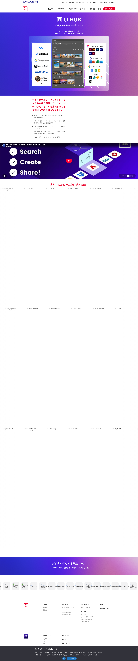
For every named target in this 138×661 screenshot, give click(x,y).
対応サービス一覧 (85, 607)
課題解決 (45, 610)
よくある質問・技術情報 (87, 617)
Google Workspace (67, 612)
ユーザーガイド (85, 621)
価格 (99, 9)
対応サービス (73, 9)
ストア (89, 3)
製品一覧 (64, 3)
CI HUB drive (47, 636)
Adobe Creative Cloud (68, 607)
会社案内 (111, 3)
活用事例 (71, 3)
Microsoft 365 (65, 610)
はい (64, 658)
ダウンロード (103, 3)
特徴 (44, 643)
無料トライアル (109, 9)
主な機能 (45, 607)
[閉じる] (136, 648)
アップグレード (80, 3)
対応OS (64, 640)
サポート (95, 3)
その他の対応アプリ (67, 614)
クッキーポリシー (71, 658)
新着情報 (92, 9)
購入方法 (83, 614)
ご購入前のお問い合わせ (87, 619)
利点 (44, 641)
